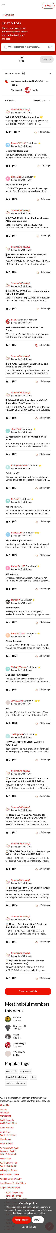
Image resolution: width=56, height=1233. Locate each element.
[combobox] (28, 47)
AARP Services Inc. (8, 1163)
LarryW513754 (18, 634)
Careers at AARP (7, 1151)
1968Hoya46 (19, 1052)
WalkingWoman (18, 667)
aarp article (11, 1071)
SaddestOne (16, 533)
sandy (35, 90)
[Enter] (4, 47)
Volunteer (4, 1113)
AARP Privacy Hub (14, 1193)
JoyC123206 (17, 701)
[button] (28, 1227)
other (33, 1077)
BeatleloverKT (19, 1026)
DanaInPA (15, 600)
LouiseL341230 (18, 566)
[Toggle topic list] (50, 73)
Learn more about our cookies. (31, 1213)
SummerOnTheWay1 (20, 110)
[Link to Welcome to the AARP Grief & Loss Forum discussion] (6, 82)
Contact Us (5, 1132)
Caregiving (9, 15)
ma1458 (15, 499)
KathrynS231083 (19, 466)
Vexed (16, 1035)
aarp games (25, 1071)
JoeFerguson (17, 734)
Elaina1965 (16, 177)
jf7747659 (16, 429)
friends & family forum (16, 1077)
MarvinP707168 (18, 143)
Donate (3, 1110)
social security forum (15, 1083)
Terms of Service (13, 1196)
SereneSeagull (19, 1043)
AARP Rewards (7, 1120)
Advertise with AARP (9, 1148)
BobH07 (17, 1018)
